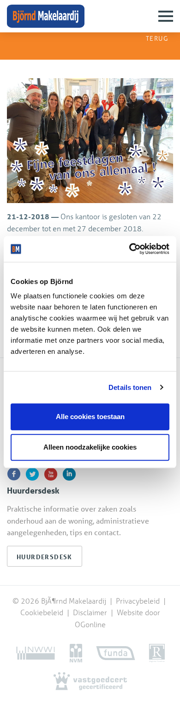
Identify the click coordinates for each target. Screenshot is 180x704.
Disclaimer (90, 612)
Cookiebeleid (42, 612)
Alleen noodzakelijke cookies (90, 447)
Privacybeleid (139, 600)
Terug (156, 38)
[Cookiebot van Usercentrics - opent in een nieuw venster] (129, 249)
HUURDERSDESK (44, 556)
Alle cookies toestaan (90, 416)
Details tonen (129, 387)
